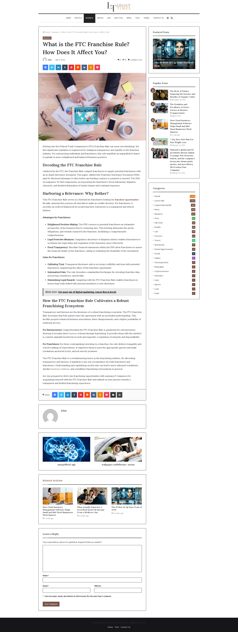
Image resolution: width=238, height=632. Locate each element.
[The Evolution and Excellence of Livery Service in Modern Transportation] (160, 108)
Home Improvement (164, 249)
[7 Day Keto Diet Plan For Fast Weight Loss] (160, 141)
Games (157, 258)
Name (46, 575)
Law (109, 18)
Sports (158, 284)
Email (46, 586)
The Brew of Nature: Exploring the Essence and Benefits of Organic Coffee (182, 94)
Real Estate (160, 245)
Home (68, 18)
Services (158, 236)
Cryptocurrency (162, 271)
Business (89, 18)
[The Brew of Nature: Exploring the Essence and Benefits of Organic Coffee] (160, 95)
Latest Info (159, 201)
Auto (157, 280)
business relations (60, 369)
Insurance (159, 276)
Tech (137, 18)
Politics (78, 18)
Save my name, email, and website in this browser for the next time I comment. (78, 596)
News (129, 18)
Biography (159, 267)
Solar (157, 293)
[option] (174, 54)
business (73, 333)
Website (97, 586)
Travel (146, 18)
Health (100, 18)
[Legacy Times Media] (119, 7)
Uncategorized (161, 262)
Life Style (118, 18)
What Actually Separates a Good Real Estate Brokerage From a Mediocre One (90, 510)
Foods (157, 253)
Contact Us (158, 18)
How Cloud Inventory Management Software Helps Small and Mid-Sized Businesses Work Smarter (58, 511)
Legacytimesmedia (163, 205)
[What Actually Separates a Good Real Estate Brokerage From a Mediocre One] (92, 496)
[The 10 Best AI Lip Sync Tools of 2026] (127, 496)
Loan (157, 289)
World (157, 196)
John (50, 60)
